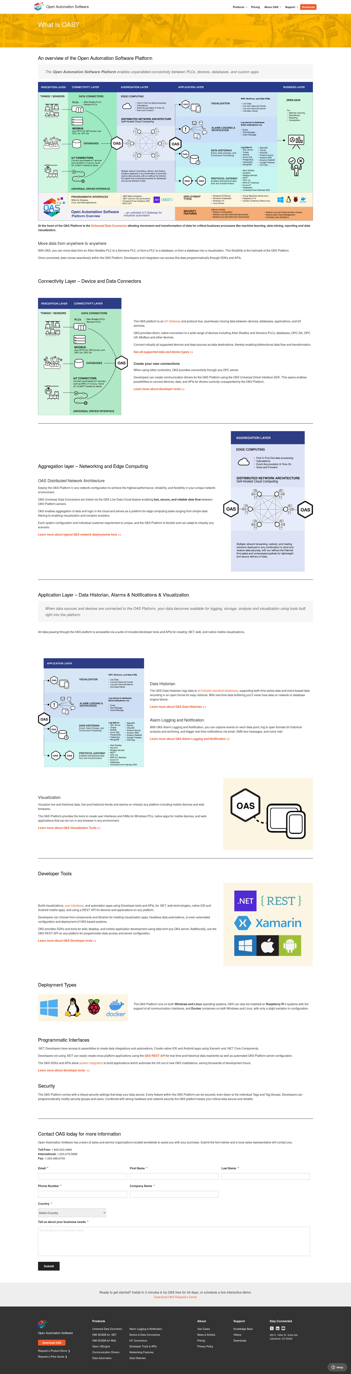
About (201, 1321)
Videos (237, 1334)
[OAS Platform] (175, 151)
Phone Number (50, 1186)
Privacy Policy (205, 1346)
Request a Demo (186, 1297)
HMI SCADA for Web (104, 1340)
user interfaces (74, 905)
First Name (138, 1168)
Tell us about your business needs (63, 1222)
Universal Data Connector (109, 225)
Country (45, 1204)
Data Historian (137, 1358)
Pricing (255, 7)
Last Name (230, 1168)
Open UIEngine (101, 1346)
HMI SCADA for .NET (104, 1334)
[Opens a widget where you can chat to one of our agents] (337, 1367)
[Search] (318, 5)
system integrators (91, 1063)
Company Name (142, 1186)
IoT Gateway (172, 321)
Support (290, 7)
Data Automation (102, 1358)
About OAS (271, 7)
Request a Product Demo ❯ (54, 1350)
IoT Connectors (138, 1340)
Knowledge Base (243, 1329)
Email (43, 1168)
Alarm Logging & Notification (145, 1329)
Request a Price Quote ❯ (52, 1356)
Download (308, 7)
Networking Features (141, 1352)
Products (238, 7)
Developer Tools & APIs (143, 1346)
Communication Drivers (105, 1352)
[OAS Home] (39, 10)
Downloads (239, 1340)
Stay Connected (281, 1321)
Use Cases (203, 1329)
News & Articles (206, 1334)
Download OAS (164, 1297)
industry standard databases (219, 690)
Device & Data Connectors (144, 1334)
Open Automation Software (67, 6)
